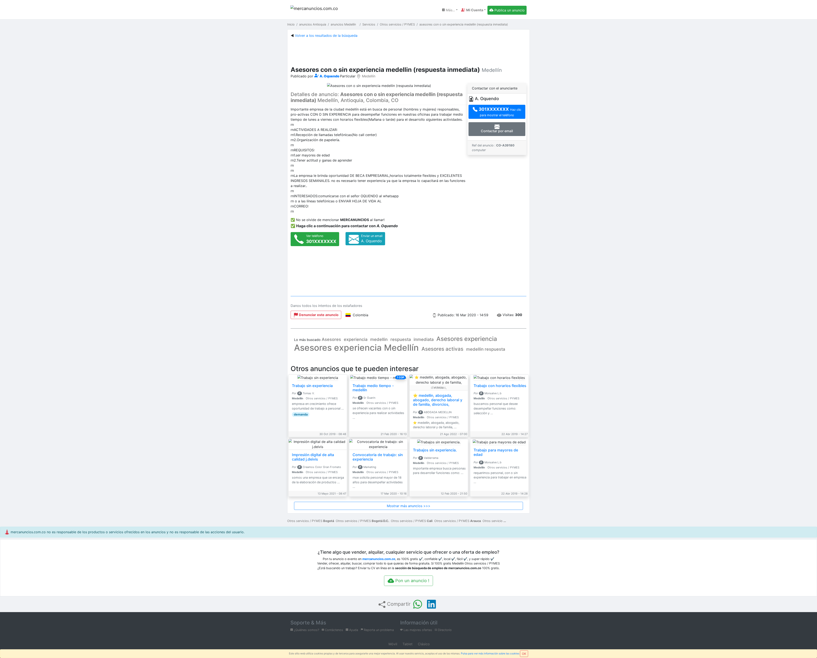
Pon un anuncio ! (411, 580)
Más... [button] (450, 10)
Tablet (407, 644)
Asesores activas (442, 349)
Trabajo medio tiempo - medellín (373, 387)
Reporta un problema (378, 630)
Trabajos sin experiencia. (435, 450)
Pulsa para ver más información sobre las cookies (490, 653)
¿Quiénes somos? (306, 630)
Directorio (444, 630)
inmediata (424, 339)
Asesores (331, 339)
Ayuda (353, 630)
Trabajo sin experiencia (312, 385)
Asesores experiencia (466, 338)
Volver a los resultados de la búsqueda (326, 35)
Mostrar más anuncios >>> (408, 506)
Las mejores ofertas (417, 630)
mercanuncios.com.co (378, 559)
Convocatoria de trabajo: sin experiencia (378, 456)
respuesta (400, 339)
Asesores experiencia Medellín (356, 347)
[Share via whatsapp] (418, 604)
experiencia (355, 339)
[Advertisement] (408, 51)
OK (524, 653)
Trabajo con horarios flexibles (500, 385)
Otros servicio (493, 521)
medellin (379, 339)
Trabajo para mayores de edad (496, 452)
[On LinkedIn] (431, 604)
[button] (473, 10)
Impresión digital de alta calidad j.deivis (313, 456)
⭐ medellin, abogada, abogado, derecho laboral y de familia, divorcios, (437, 400)
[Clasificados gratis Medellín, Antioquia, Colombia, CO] (314, 10)
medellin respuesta (485, 349)
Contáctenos (333, 630)
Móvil (392, 644)
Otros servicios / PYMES (310, 521)
